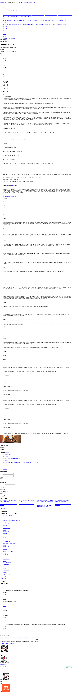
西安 (28, 2)
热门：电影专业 (59, 20)
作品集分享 (5, 26)
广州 (5, 2)
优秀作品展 (5, 28)
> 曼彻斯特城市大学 (11, 38)
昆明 (34, 2)
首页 (3, 7)
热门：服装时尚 (13, 20)
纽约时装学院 (28, 16)
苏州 (17, 2)
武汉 (21, 2)
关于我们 (2, 643)
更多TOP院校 (3, 578)
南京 (9, 2)
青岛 (15, 2)
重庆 (19, 2)
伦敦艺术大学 (28, 15)
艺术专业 (4, 18)
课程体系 (8, 10)
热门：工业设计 (32, 20)
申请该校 (2, 55)
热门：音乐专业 (65, 20)
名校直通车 (12, 10)
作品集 (4, 8)
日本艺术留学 (22, 24)
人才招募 (9, 643)
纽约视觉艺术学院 (14, 16)
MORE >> (7, 452)
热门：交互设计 (39, 20)
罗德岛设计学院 (35, 15)
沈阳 (26, 2)
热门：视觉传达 (26, 20)
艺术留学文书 (54, 24)
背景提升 (59, 24)
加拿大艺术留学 (41, 24)
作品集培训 (17, 10)
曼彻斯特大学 (13, 185)
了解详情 (4, 594)
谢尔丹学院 (9, 16)
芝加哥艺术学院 (22, 16)
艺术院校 (5, 38)
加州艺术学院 (60, 15)
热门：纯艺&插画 (6, 20)
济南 (30, 2)
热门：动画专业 (52, 20)
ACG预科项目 (5, 24)
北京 (1, 2)
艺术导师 (4, 30)
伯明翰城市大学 (66, 15)
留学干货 (4, 34)
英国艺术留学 (11, 24)
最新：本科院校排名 (7, 15)
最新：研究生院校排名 (15, 15)
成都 (11, 2)
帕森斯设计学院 (41, 15)
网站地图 (13, 643)
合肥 (24, 2)
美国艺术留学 (17, 24)
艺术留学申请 (22, 10)
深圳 (7, 2)
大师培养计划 (63, 24)
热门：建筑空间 (19, 20)
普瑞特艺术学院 (48, 15)
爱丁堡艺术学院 (54, 15)
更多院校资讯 (3, 508)
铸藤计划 (4, 10)
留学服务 (4, 22)
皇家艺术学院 (23, 15)
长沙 (32, 2)
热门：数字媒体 (46, 20)
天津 (13, 2)
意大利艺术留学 (48, 24)
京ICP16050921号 (3, 664)
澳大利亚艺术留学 (34, 24)
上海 (3, 2)
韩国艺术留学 (28, 24)
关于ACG (4, 36)
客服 (1, 681)
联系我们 (6, 643)
